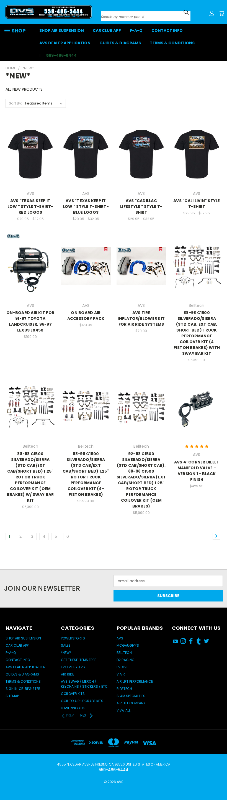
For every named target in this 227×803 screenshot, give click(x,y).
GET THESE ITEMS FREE (78, 659)
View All (123, 710)
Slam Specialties (131, 696)
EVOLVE (122, 667)
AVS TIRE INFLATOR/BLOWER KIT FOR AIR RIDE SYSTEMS (141, 318)
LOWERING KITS (73, 708)
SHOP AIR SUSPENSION (61, 30)
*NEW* (66, 652)
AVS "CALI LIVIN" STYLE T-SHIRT (196, 203)
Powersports (73, 638)
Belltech (124, 652)
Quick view (30, 142)
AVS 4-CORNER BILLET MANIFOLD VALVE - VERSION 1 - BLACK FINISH (197, 470)
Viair (121, 674)
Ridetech (124, 688)
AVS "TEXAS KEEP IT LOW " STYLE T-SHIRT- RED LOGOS (30, 206)
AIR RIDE (67, 674)
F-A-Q (136, 30)
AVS (120, 638)
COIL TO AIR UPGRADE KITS (82, 701)
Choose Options (30, 163)
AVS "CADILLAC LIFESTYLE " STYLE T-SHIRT (141, 206)
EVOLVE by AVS (73, 667)
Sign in (12, 688)
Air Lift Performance (135, 681)
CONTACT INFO (167, 30)
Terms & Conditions (172, 43)
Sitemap (12, 696)
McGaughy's (128, 645)
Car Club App (107, 30)
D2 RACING (126, 659)
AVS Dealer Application (65, 43)
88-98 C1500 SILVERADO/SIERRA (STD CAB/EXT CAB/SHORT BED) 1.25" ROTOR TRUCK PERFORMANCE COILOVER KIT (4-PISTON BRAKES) (86, 474)
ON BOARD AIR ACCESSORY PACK (86, 315)
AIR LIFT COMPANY (131, 703)
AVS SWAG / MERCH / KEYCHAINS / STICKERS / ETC (84, 684)
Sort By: (15, 103)
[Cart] (221, 13)
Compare (28, 153)
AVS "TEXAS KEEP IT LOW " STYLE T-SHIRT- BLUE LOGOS (86, 206)
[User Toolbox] (212, 13)
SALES (66, 645)
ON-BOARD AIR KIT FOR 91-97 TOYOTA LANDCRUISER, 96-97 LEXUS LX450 (30, 321)
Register (32, 688)
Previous (218, 781)
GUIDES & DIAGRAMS (120, 43)
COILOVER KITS (73, 693)
